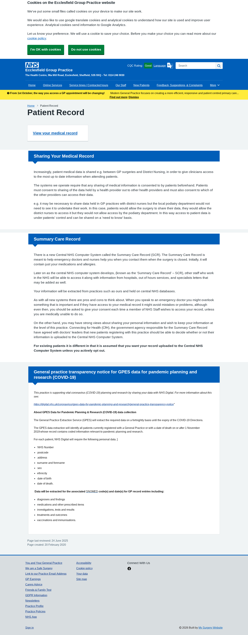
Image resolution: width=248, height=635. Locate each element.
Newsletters (32, 600)
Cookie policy (84, 568)
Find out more (119, 97)
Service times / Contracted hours (88, 85)
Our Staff (121, 85)
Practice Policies (35, 611)
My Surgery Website (211, 627)
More (215, 85)
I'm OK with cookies (45, 49)
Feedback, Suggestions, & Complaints (180, 85)
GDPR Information (36, 595)
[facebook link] (129, 569)
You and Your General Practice (43, 563)
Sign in (29, 627)
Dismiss (134, 97)
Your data (82, 573)
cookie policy (36, 38)
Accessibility (83, 563)
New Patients (141, 85)
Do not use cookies (86, 49)
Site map (81, 579)
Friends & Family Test (38, 589)
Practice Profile (34, 606)
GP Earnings (33, 579)
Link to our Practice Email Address (45, 573)
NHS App (31, 616)
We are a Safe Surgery (38, 568)
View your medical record (55, 133)
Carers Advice (33, 584)
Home (32, 85)
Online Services (52, 85)
